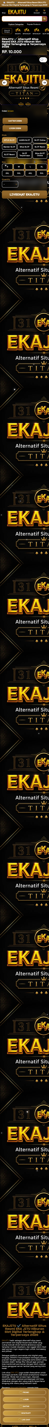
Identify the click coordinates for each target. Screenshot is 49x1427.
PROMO (26, 1392)
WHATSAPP (26, 1413)
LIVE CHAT (26, 1420)
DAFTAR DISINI (15, 121)
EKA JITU (15, 1373)
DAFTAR (26, 1406)
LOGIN (26, 1399)
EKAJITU (5, 1340)
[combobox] (22, 18)
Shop (4, 13)
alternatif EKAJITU (18, 1387)
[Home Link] (17, 12)
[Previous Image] (4, 82)
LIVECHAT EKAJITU (24, 194)
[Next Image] (44, 82)
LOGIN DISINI (15, 128)
